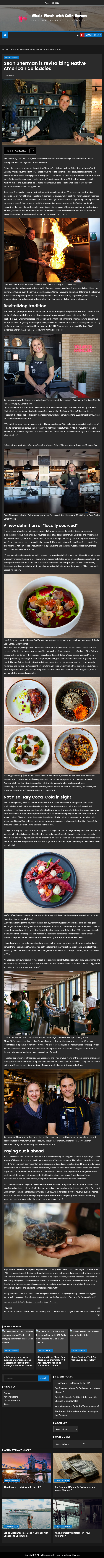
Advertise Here (11, 1396)
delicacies (21, 1302)
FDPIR (48, 1191)
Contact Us (9, 1393)
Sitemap (7, 1404)
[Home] (5, 35)
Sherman (53, 1302)
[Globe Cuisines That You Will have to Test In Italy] (86, 1341)
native (29, 1302)
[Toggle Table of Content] (30, 150)
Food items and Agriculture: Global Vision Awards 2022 (77, 1311)
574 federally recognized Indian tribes (26, 647)
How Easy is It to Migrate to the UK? (72, 1383)
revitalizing (38, 1302)
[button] (11, 35)
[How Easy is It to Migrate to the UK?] (26, 1468)
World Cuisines (11, 57)
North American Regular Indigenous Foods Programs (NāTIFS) (70, 1156)
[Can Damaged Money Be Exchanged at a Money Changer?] (77, 1468)
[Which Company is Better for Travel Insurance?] (77, 1514)
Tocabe (60, 534)
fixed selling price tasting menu (55, 810)
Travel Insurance (63, 1526)
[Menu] (11, 35)
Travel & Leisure (11, 1480)
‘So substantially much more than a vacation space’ (27, 1309)
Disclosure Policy (12, 1400)
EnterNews (61, 1555)
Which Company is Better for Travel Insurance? (77, 1406)
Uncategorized (11, 1526)
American (12, 1302)
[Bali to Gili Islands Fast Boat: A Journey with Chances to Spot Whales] (26, 1514)
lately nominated (63, 414)
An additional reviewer (14, 959)
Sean (46, 1302)
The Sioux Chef (42, 318)
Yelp (14, 937)
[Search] (77, 35)
